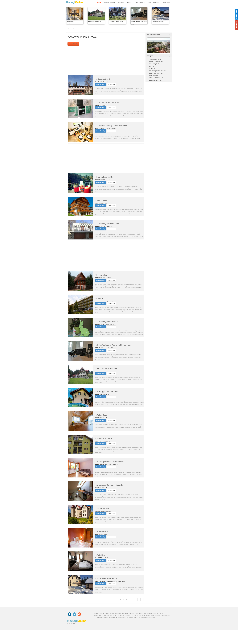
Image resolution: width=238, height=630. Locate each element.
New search (73, 44)
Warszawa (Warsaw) (109, 2)
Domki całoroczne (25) (156, 73)
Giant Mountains (140, 2)
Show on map (111, 84)
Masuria (129, 2)
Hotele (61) (152, 68)
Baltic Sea (120, 2)
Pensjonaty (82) (154, 64)
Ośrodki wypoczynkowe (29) (157, 71)
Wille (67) (152, 66)
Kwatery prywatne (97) (156, 61)
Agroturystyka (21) (154, 75)
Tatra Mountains (166, 2)
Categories (150, 56)
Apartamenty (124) (155, 59)
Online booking (100, 84)
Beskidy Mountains (153, 2)
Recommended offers (154, 34)
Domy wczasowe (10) (155, 80)
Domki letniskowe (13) (156, 78)
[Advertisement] (106, 60)
